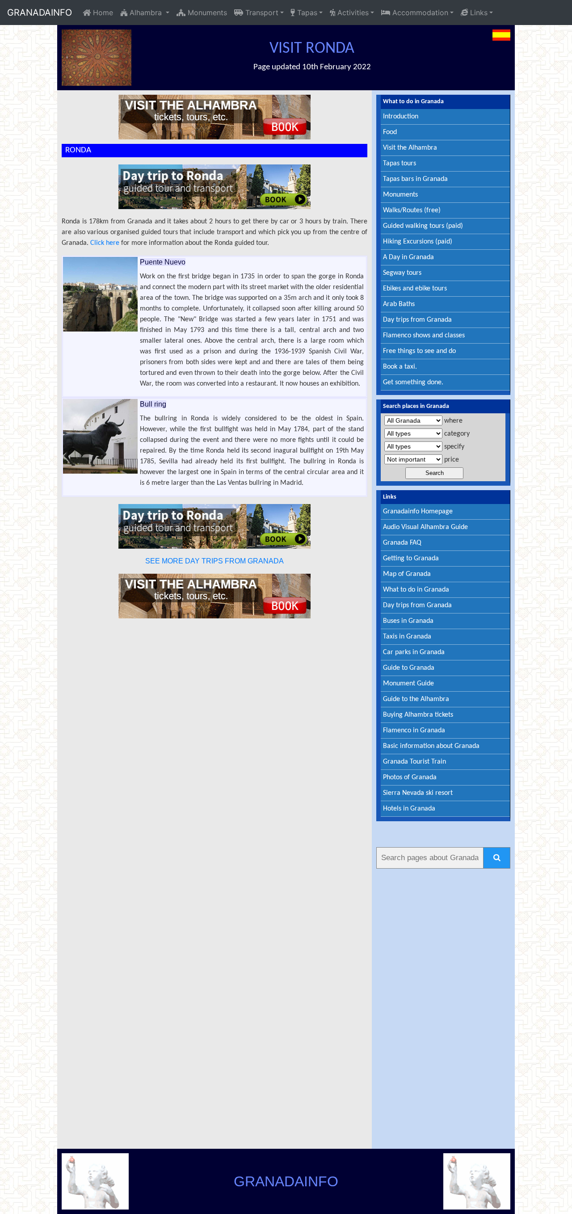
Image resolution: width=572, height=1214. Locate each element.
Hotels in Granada (409, 808)
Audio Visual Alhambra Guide (425, 527)
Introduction (400, 116)
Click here (104, 243)
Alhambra (145, 12)
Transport (260, 12)
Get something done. (413, 382)
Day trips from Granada (417, 319)
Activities (352, 12)
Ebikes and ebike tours (415, 288)
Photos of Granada (410, 777)
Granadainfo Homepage (418, 511)
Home (102, 12)
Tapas (306, 12)
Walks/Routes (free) (412, 210)
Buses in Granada (408, 621)
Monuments (206, 12)
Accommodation (419, 12)
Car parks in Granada (414, 652)
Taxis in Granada (407, 636)
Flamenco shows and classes (424, 335)
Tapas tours (399, 163)
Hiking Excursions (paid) (417, 241)
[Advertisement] (443, 1007)
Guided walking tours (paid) (423, 226)
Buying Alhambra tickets (418, 714)
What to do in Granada (416, 589)
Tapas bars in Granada (415, 179)
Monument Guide (408, 683)
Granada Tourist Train (414, 761)
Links (478, 12)
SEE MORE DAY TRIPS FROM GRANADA (214, 561)
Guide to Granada (408, 668)
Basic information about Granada (431, 746)
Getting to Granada (411, 558)
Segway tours (402, 273)
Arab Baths (399, 304)
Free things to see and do (419, 351)
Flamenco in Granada (414, 730)
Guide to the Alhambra (416, 699)
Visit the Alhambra (410, 147)
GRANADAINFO (39, 12)
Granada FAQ (402, 542)
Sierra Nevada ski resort (418, 793)
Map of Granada (407, 574)
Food (390, 132)
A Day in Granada (408, 257)
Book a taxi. (400, 366)
